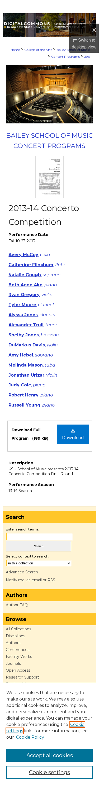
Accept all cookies (49, 755)
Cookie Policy (30, 737)
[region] (49, 734)
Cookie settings (49, 772)
